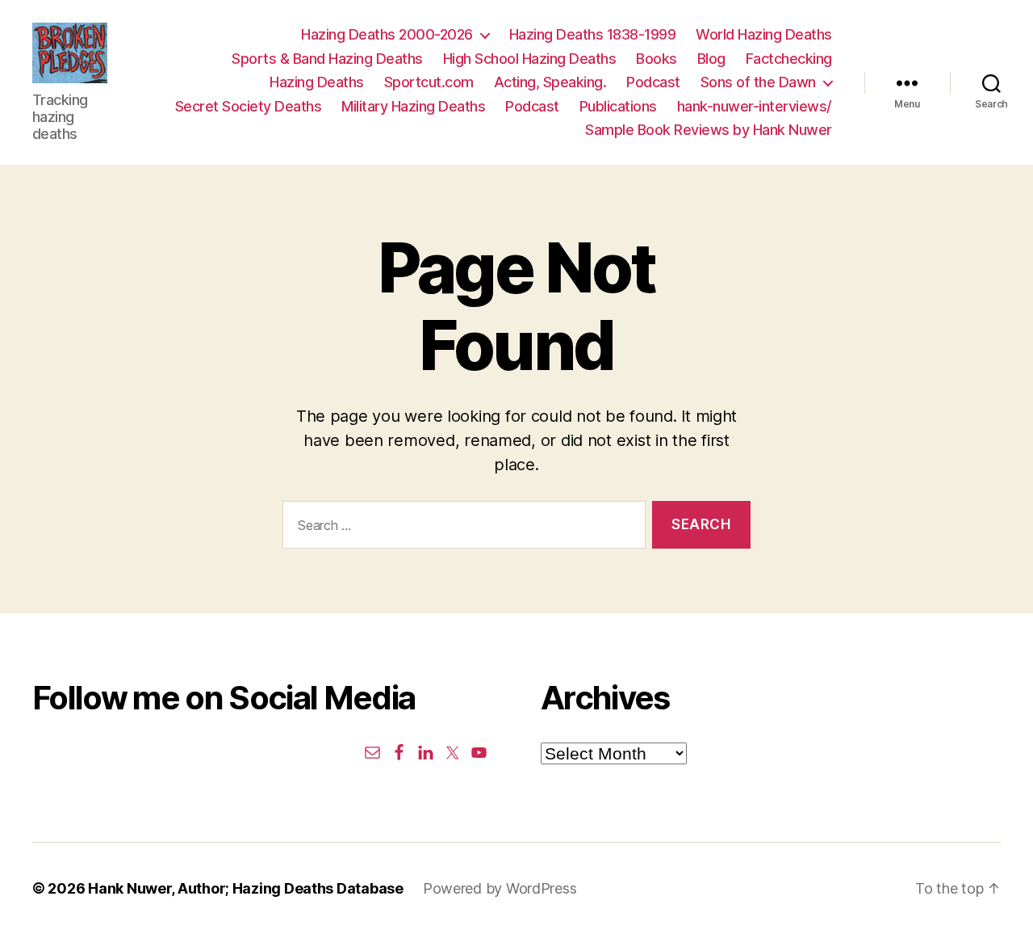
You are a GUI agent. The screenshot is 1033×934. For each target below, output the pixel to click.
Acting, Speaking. (550, 82)
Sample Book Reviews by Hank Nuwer (708, 129)
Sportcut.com (429, 82)
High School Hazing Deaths (530, 58)
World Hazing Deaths (764, 34)
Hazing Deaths (317, 82)
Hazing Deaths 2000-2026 (387, 34)
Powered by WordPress (500, 888)
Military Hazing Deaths (413, 106)
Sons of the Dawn (758, 82)
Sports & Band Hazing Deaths (327, 58)
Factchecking (789, 58)
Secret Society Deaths (248, 106)
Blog (711, 58)
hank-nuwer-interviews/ (754, 106)
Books (656, 58)
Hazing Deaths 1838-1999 (592, 34)
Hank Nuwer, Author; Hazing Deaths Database (246, 888)
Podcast (653, 82)
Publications (618, 106)
